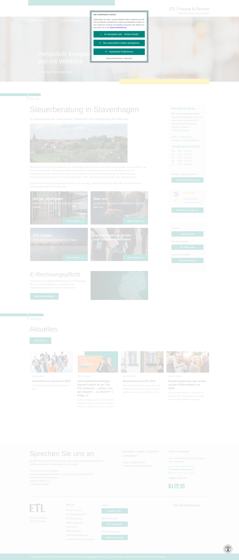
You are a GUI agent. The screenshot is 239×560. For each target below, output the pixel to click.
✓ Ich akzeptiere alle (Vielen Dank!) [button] (119, 34)
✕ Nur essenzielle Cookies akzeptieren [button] (119, 43)
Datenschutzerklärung (118, 28)
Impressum (128, 58)
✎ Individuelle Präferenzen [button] (119, 52)
